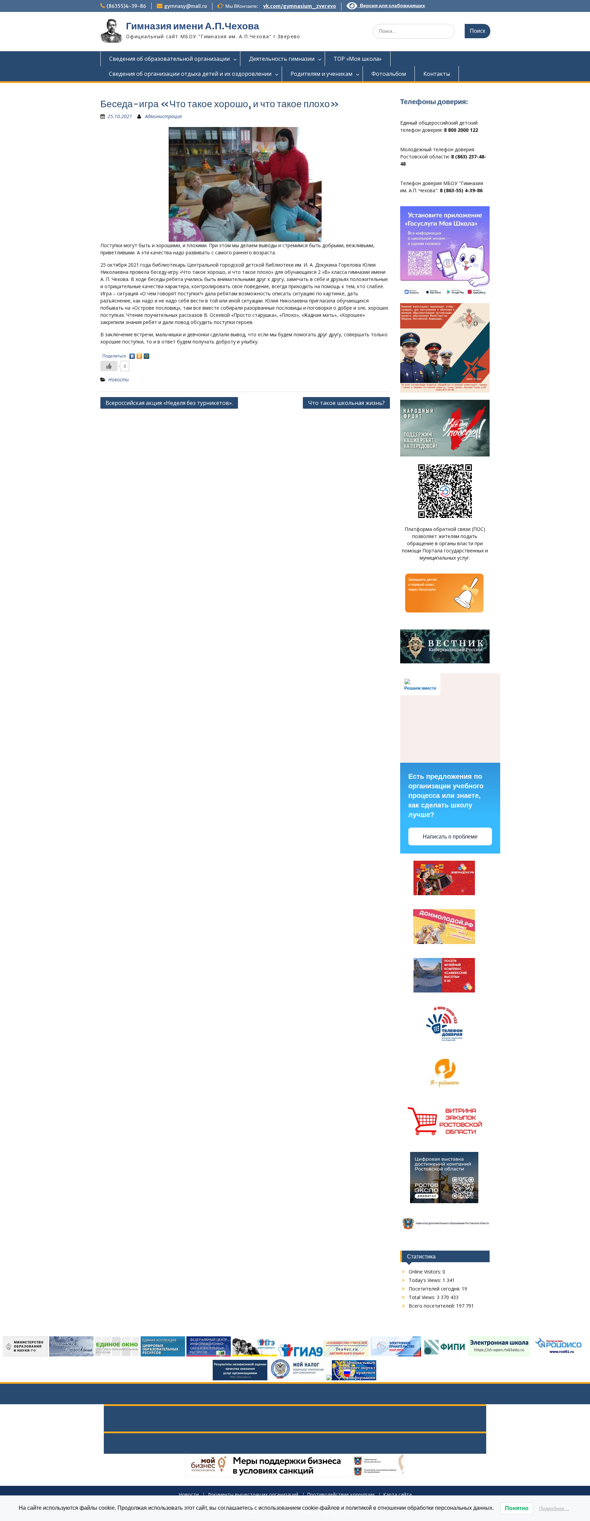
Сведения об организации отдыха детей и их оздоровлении (190, 74)
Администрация (163, 116)
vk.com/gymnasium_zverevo (299, 6)
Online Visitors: (425, 1271)
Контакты (436, 74)
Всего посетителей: (432, 1305)
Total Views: (423, 1297)
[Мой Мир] (146, 354)
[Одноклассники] (139, 354)
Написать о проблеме (450, 837)
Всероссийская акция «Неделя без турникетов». (169, 403)
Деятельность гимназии (281, 58)
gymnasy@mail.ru (185, 6)
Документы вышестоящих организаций (252, 1495)
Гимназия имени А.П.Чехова (192, 26)
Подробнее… (554, 1508)
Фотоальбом (388, 74)
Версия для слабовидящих (391, 5)
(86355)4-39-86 (126, 6)
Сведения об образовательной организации (169, 58)
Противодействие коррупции (341, 1495)
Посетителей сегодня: (435, 1288)
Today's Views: (425, 1280)
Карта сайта (397, 1495)
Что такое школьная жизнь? (346, 403)
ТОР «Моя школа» (358, 58)
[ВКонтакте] (132, 354)
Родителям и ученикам (321, 74)
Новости (118, 379)
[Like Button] (108, 366)
